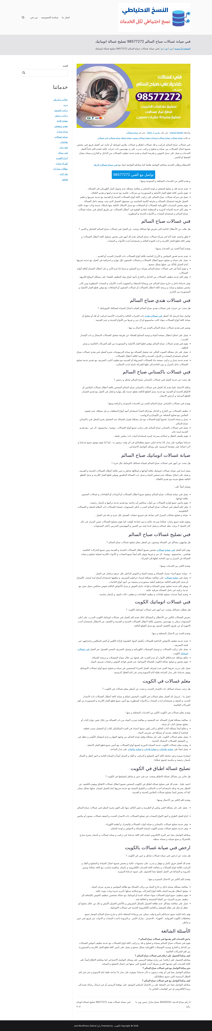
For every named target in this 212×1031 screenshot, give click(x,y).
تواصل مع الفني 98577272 (133, 175)
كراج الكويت (62, 158)
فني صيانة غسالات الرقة (106, 164)
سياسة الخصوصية (49, 17)
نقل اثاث (64, 174)
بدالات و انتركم (61, 99)
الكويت (117, 1025)
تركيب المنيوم (61, 110)
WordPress (83, 1025)
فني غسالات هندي (153, 315)
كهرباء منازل (62, 163)
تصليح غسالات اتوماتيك (160, 138)
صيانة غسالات (132, 132)
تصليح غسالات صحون (141, 138)
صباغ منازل (62, 131)
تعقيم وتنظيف (61, 126)
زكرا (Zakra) (95, 1025)
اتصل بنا (66, 17)
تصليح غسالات (177, 138)
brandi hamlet (176, 132)
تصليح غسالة (126, 138)
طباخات (64, 142)
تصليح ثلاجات (150, 749)
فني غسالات (103, 138)
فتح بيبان (63, 147)
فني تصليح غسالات (166, 549)
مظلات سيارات (60, 168)
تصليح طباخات (166, 749)
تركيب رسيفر (61, 115)
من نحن (34, 17)
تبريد (65, 104)
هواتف (65, 179)
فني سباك (63, 152)
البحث (65, 66)
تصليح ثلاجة (62, 120)
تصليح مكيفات (134, 749)
